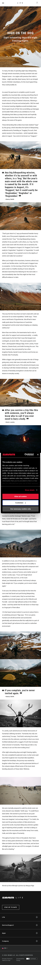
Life (20, 3)
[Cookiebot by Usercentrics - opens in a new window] (25, 454)
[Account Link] (37, 3)
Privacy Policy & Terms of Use (7, 959)
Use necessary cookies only (20, 509)
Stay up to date (10, 907)
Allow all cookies (20, 496)
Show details (29, 490)
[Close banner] (38, 454)
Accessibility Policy (20, 959)
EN (5, 948)
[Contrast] (28, 958)
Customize (19, 503)
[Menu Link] (3, 3)
